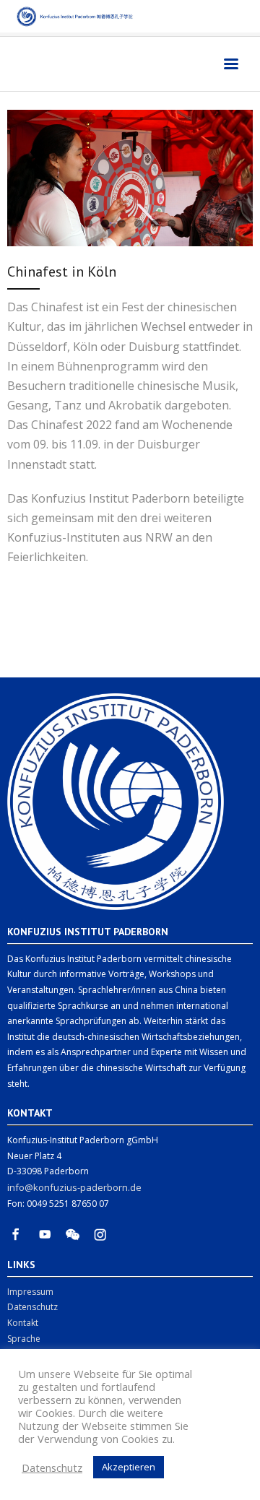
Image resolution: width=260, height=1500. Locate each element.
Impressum (30, 1292)
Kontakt (22, 1323)
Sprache (23, 1338)
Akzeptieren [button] (128, 1466)
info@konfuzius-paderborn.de (74, 1187)
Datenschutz (32, 1307)
